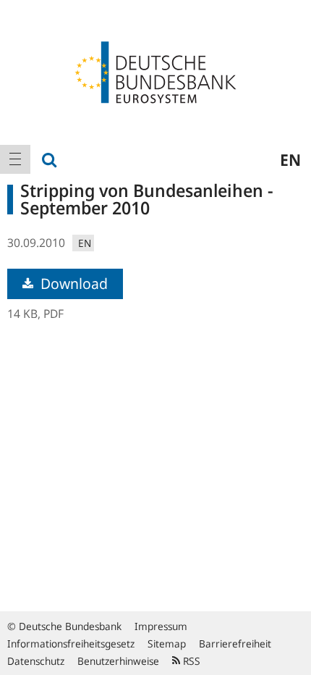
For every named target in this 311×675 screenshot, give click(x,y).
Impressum (161, 626)
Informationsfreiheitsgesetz (71, 643)
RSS (190, 661)
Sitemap (167, 643)
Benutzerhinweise (118, 661)
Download (72, 283)
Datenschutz (35, 661)
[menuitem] (15, 159)
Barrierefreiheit (235, 643)
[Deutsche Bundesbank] (155, 71)
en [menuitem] (290, 159)
